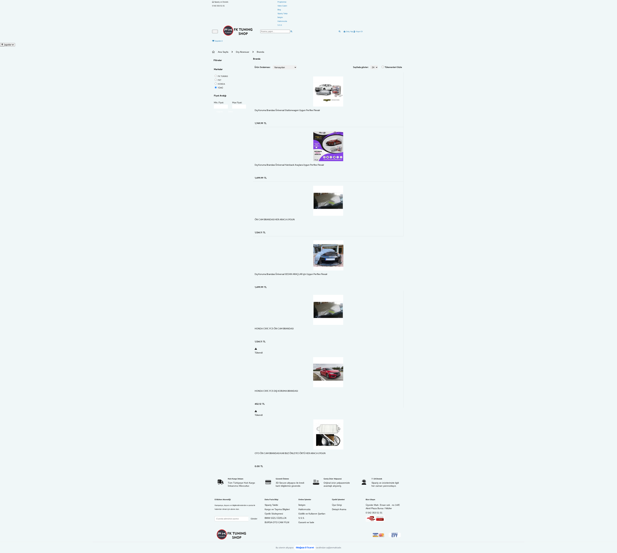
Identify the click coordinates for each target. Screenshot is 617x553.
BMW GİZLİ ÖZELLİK (275, 518)
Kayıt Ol (359, 31)
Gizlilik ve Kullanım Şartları (311, 513)
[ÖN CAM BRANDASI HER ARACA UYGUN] (328, 201)
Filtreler (218, 60)
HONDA (221, 84)
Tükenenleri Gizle (393, 67)
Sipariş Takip (282, 13)
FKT (219, 80)
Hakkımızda (282, 21)
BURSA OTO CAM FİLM (277, 522)
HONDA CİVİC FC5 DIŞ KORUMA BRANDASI (276, 391)
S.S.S (279, 25)
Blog (279, 10)
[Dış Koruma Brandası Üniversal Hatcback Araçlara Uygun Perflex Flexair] (328, 146)
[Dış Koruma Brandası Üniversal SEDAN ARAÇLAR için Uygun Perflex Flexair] (328, 255)
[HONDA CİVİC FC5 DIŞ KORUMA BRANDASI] (328, 372)
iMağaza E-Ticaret (305, 547)
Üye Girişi (337, 505)
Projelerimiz (281, 2)
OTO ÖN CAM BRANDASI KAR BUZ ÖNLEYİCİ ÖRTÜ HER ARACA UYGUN (290, 453)
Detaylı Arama (339, 509)
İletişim (280, 17)
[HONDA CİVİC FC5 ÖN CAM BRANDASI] (328, 310)
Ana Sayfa (223, 52)
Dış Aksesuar (242, 52)
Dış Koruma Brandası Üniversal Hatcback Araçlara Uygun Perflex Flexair (289, 165)
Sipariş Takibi (271, 505)
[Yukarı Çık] (2, 44)
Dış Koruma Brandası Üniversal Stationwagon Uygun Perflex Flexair (287, 110)
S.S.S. (301, 518)
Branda (260, 52)
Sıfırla (230, 112)
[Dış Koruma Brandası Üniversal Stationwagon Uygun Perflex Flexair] (328, 91)
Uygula (219, 112)
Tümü (220, 88)
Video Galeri (282, 6)
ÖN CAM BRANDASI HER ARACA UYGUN (275, 219)
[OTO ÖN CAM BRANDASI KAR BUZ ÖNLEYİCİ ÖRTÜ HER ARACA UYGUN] (328, 434)
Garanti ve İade (306, 522)
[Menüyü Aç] (215, 31)
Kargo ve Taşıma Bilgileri (277, 509)
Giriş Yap (349, 31)
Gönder (254, 519)
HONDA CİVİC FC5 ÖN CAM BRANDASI (274, 328)
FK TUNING (222, 76)
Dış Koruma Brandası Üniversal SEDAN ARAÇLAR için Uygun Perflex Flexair (291, 274)
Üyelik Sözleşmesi (274, 513)
